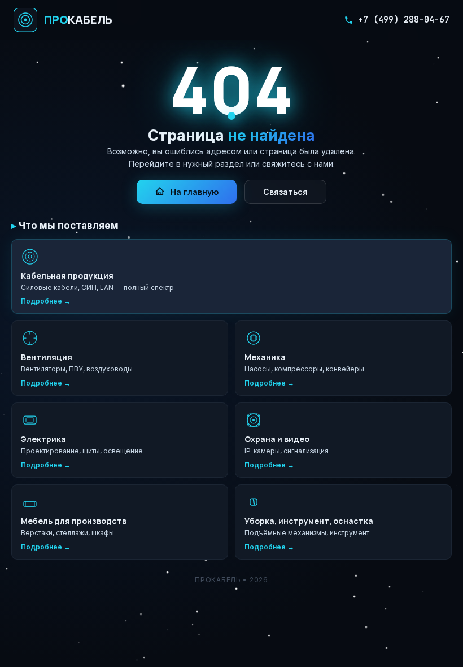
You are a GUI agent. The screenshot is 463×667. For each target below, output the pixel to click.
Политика (191, 631)
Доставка (103, 631)
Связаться (285, 192)
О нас (64, 631)
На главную (195, 192)
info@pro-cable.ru (417, 613)
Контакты (147, 631)
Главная (28, 631)
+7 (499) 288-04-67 (403, 19)
